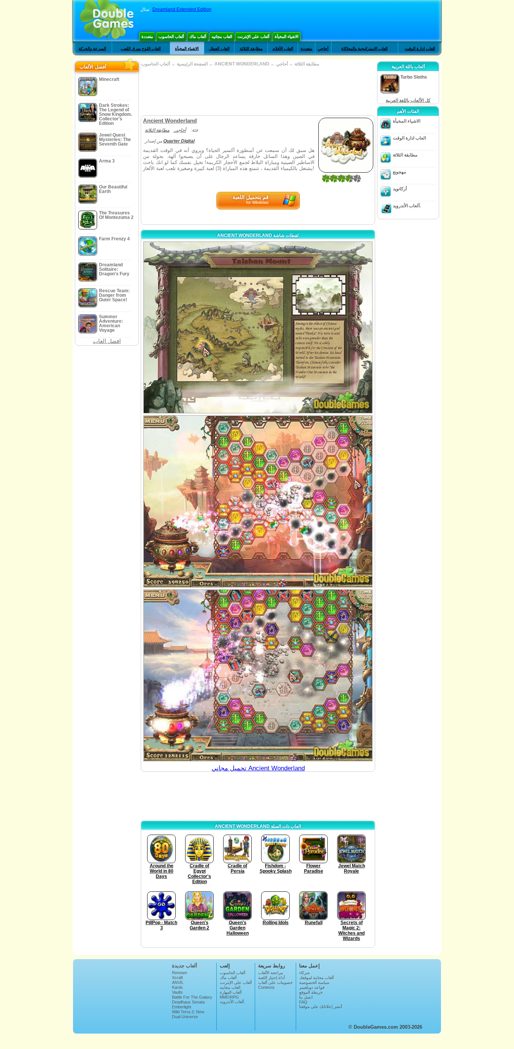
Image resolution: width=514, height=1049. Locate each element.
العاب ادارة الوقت (420, 48)
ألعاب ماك (197, 36)
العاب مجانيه (221, 36)
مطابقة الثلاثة (251, 48)
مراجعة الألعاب (270, 972)
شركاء (304, 972)
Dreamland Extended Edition (181, 9)
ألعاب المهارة (231, 992)
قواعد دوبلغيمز (311, 987)
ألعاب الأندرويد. (407, 205)
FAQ (303, 1002)
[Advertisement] (258, 91)
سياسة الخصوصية (314, 982)
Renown (179, 972)
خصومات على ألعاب (275, 982)
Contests (266, 987)
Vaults (177, 992)
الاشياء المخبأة (286, 36)
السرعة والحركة (92, 48)
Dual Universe (185, 1016)
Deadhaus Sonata (188, 1002)
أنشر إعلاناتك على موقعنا (320, 1006)
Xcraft (177, 977)
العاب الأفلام (282, 48)
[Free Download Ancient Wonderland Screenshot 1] (258, 327)
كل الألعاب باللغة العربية (408, 100)
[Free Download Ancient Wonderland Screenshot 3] (258, 675)
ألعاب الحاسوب (171, 36)
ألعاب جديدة (184, 966)
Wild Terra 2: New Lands (188, 1014)
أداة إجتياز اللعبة (271, 977)
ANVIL (178, 982)
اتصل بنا (306, 997)
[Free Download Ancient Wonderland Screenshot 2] (258, 501)
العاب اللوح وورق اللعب (141, 48)
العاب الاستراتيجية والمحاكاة (364, 48)
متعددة (147, 36)
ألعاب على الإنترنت (253, 36)
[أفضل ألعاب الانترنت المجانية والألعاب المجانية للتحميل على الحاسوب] (107, 20)
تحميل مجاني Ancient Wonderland (258, 768)
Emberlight (181, 1007)
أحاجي (323, 48)
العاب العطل (219, 48)
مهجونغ (399, 172)
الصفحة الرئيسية (192, 64)
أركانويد (400, 188)
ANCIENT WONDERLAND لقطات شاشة (258, 235)
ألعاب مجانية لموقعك (316, 977)
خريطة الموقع (311, 992)
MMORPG (229, 997)
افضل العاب (107, 341)
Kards (177, 987)
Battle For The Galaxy (192, 997)
